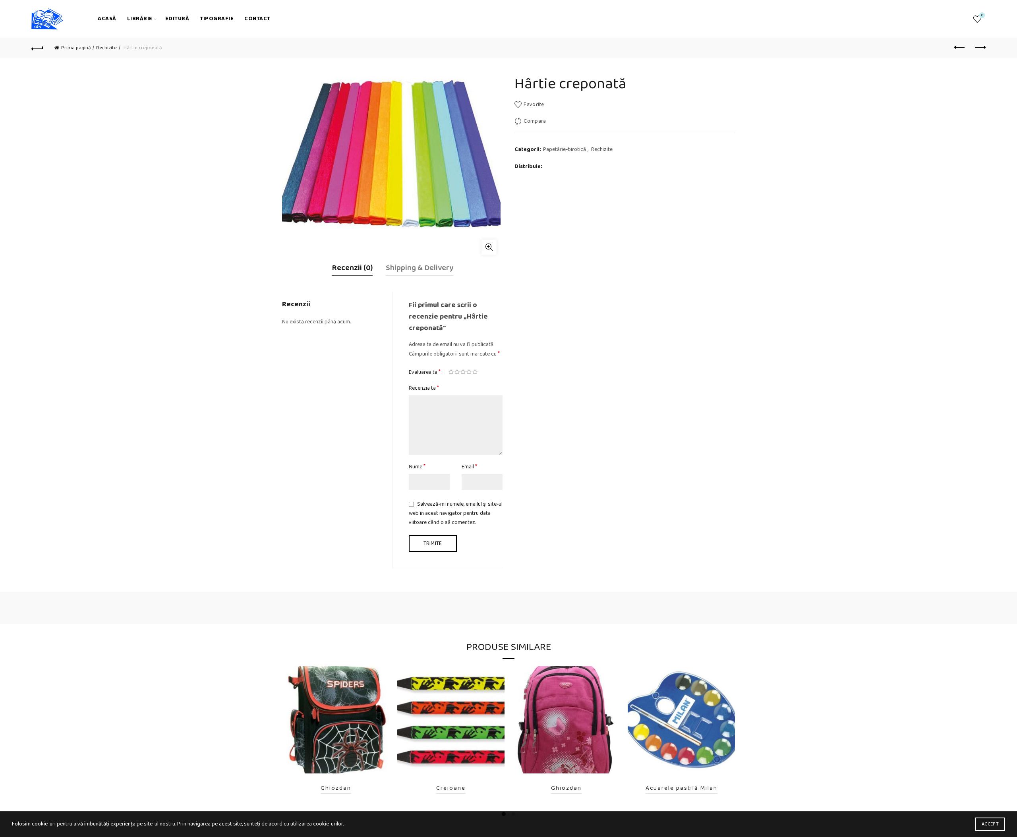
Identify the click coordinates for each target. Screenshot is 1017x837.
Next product (980, 48)
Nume (417, 467)
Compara (535, 121)
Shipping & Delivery (419, 267)
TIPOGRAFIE (217, 18)
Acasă (107, 18)
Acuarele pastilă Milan (681, 788)
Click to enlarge (489, 247)
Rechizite (106, 48)
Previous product (960, 48)
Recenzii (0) (352, 267)
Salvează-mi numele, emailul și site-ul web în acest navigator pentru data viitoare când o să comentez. (456, 513)
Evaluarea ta (425, 372)
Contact (257, 18)
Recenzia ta (424, 388)
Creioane (451, 788)
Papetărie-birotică (564, 150)
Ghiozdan (336, 788)
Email (469, 467)
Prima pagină (76, 48)
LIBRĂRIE (140, 18)
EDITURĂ (177, 18)
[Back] (37, 48)
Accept (990, 824)
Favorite (982, 15)
